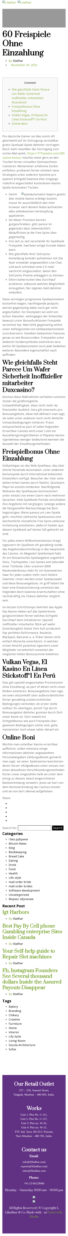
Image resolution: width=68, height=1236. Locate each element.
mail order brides (20, 886)
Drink (12, 865)
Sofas (12, 1049)
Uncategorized (19, 895)
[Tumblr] (10, 816)
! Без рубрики (18, 839)
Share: (6, 798)
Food (12, 869)
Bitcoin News (18, 843)
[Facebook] (10, 803)
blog (12, 848)
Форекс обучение (21, 899)
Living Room (17, 1041)
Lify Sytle (15, 1036)
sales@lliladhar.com (34, 1170)
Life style (15, 878)
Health (13, 873)
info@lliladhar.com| (34, 1161)
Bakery (13, 1006)
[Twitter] (10, 808)
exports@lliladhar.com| (34, 1166)
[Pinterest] (10, 820)
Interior (14, 1032)
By (16, 61)
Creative (14, 1019)
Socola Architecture (22, 1045)
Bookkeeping (18, 852)
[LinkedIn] (10, 812)
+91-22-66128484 (34, 1183)
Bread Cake (16, 856)
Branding (15, 1011)
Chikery (14, 1015)
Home (13, 1028)
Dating (13, 860)
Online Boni (20, 123)
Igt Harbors (15, 912)
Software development (24, 890)
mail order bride (20, 882)
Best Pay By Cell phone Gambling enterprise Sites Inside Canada (32, 932)
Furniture (15, 1024)
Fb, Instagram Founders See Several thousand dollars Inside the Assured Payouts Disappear (32, 979)
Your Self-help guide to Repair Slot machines (28, 954)
